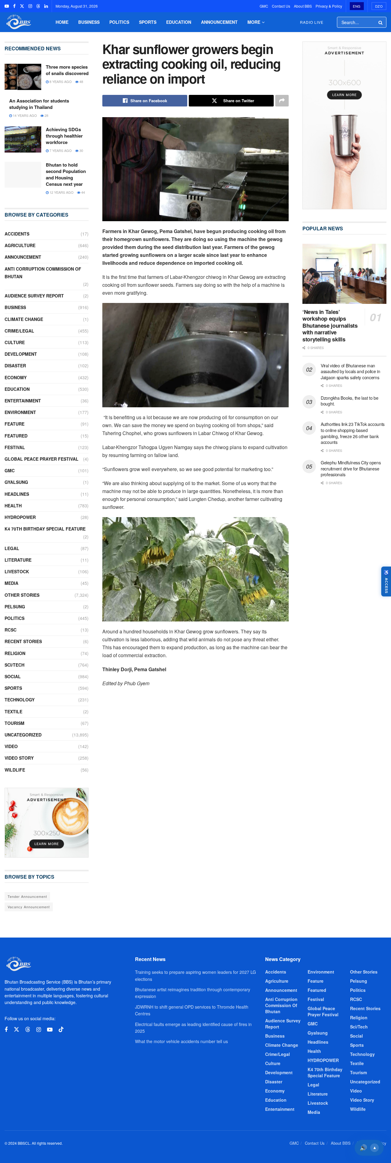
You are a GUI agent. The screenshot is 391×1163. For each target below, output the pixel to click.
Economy (16, 377)
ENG (357, 6)
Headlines (17, 494)
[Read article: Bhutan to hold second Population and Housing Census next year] (23, 175)
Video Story (19, 758)
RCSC (10, 630)
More (253, 22)
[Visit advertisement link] (47, 823)
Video (11, 746)
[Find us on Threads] (38, 6)
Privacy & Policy (329, 6)
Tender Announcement (27, 896)
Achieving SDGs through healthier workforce (64, 136)
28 (46, 115)
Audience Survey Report (34, 296)
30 (81, 150)
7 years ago (60, 150)
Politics (119, 22)
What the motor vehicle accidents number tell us (181, 1041)
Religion (15, 653)
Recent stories (23, 641)
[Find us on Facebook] (14, 6)
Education (178, 22)
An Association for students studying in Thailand (39, 103)
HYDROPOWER (20, 517)
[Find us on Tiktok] (61, 1029)
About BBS (303, 6)
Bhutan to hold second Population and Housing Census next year (66, 174)
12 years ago (61, 192)
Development (21, 354)
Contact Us (281, 6)
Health (13, 505)
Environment (20, 412)
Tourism (14, 723)
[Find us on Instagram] (30, 6)
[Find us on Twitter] (22, 6)
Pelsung (15, 606)
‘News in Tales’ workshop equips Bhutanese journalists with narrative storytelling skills (329, 325)
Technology (20, 700)
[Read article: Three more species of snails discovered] (23, 77)
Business (89, 22)
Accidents (17, 234)
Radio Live (311, 22)
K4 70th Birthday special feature (45, 529)
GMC (264, 6)
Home (62, 22)
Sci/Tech (14, 665)
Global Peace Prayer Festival (42, 459)
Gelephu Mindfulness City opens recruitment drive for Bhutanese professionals (351, 468)
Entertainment (23, 401)
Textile (13, 711)
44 (82, 192)
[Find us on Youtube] (7, 6)
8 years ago (60, 81)
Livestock (17, 571)
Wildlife (15, 770)
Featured (16, 436)
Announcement (219, 22)
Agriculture (20, 245)
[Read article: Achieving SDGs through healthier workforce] (23, 139)
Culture (15, 342)
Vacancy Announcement (29, 906)
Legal (12, 548)
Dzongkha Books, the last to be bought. (349, 401)
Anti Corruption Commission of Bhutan (43, 272)
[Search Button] (380, 22)
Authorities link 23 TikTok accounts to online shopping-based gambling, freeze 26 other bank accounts (353, 433)
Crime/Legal (19, 331)
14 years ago (24, 115)
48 (81, 81)
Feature (14, 424)
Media (11, 583)
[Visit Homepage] (18, 22)
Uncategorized (23, 735)
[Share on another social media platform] (282, 100)
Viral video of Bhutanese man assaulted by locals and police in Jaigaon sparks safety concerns (350, 371)
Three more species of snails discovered (67, 70)
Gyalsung (16, 482)
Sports (147, 22)
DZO (379, 6)
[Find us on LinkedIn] (46, 6)
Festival (15, 447)
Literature (18, 560)
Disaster (15, 365)
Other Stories (22, 595)
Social (13, 676)
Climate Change (24, 319)
